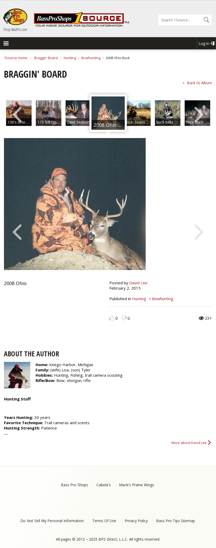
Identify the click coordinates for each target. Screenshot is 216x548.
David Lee (138, 282)
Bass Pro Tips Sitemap (175, 520)
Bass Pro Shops (74, 484)
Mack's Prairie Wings (136, 484)
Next (199, 114)
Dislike (123, 317)
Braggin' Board (46, 57)
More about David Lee (189, 442)
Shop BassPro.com (15, 29)
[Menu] (6, 44)
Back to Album (199, 82)
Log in (204, 43)
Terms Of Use (104, 520)
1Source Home (15, 57)
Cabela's (103, 484)
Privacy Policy (136, 520)
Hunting (70, 57)
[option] (48, 113)
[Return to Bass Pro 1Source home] (81, 26)
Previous (17, 114)
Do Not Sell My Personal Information (52, 520)
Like (111, 317)
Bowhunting (90, 57)
